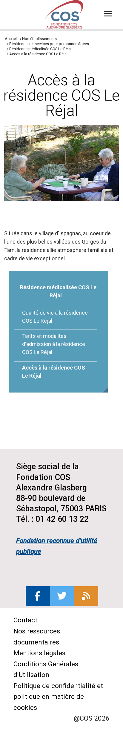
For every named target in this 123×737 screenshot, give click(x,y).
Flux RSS (86, 596)
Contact (25, 620)
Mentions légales (39, 653)
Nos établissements (39, 38)
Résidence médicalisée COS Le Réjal (40, 49)
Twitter (62, 596)
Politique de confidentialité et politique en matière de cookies (58, 696)
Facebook (38, 596)
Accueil (11, 38)
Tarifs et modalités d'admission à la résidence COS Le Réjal (53, 344)
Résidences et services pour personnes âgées (49, 43)
